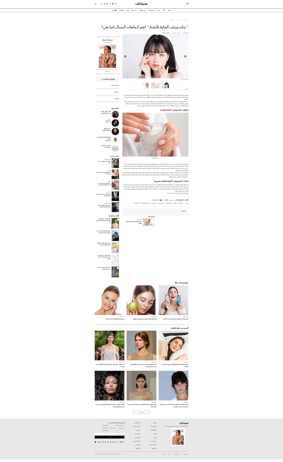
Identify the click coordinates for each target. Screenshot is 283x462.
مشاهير (169, 10)
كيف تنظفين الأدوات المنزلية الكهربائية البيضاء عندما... (103, 244)
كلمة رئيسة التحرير (109, 79)
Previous (185, 56)
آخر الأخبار (138, 448)
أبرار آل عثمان (107, 122)
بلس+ (127, 10)
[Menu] (187, 4)
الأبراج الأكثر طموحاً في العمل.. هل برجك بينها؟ (103, 173)
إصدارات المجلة (107, 40)
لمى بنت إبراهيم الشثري (105, 113)
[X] (110, 4)
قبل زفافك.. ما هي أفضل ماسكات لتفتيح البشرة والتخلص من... (103, 220)
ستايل (155, 433)
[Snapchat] (112, 4)
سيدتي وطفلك (142, 10)
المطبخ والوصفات (105, 428)
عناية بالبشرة (185, 33)
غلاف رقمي (137, 445)
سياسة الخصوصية (177, 454)
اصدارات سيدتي (152, 445)
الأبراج (109, 170)
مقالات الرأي (115, 108)
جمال (158, 10)
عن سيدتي (138, 430)
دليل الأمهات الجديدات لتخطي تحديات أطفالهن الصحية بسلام (104, 184)
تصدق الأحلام (116, 92)
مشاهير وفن (121, 428)
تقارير (155, 437)
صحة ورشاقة (151, 10)
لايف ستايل (134, 10)
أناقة (164, 10)
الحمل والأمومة (105, 430)
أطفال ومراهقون (107, 159)
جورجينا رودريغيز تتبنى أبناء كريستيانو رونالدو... (104, 268)
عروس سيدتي (153, 441)
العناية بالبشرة (166, 110)
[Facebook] (101, 4)
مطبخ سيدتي (153, 426)
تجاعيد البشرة (154, 203)
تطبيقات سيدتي (136, 441)
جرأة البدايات (116, 98)
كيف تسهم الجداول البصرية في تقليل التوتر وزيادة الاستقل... (104, 206)
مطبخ (120, 10)
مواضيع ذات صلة (181, 282)
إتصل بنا (164, 454)
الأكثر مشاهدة (114, 216)
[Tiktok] (107, 4)
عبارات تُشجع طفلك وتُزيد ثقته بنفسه (104, 162)
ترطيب (153, 106)
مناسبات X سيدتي (136, 426)
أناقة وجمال (113, 428)
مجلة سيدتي (137, 422)
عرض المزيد (141, 412)
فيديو (113, 10)
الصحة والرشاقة (105, 425)
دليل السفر (153, 448)
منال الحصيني (107, 147)
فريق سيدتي (137, 437)
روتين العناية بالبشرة (145, 203)
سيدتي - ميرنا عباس (176, 33)
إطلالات (174, 203)
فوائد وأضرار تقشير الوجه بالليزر (174, 193)
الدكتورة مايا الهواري (106, 130)
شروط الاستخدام (185, 454)
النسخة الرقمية (107, 71)
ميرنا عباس (183, 211)
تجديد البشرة (174, 166)
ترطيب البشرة (161, 203)
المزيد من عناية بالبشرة (179, 328)
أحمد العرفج (108, 141)
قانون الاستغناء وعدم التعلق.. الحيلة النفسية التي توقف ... (103, 195)
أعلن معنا (169, 454)
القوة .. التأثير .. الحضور (115, 85)
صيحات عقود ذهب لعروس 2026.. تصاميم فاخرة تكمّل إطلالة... (104, 257)
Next (125, 56)
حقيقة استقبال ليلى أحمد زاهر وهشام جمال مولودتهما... (103, 232)
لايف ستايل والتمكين (119, 425)
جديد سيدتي (114, 156)
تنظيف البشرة (137, 203)
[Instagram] (104, 4)
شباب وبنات (108, 192)
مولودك (109, 181)
